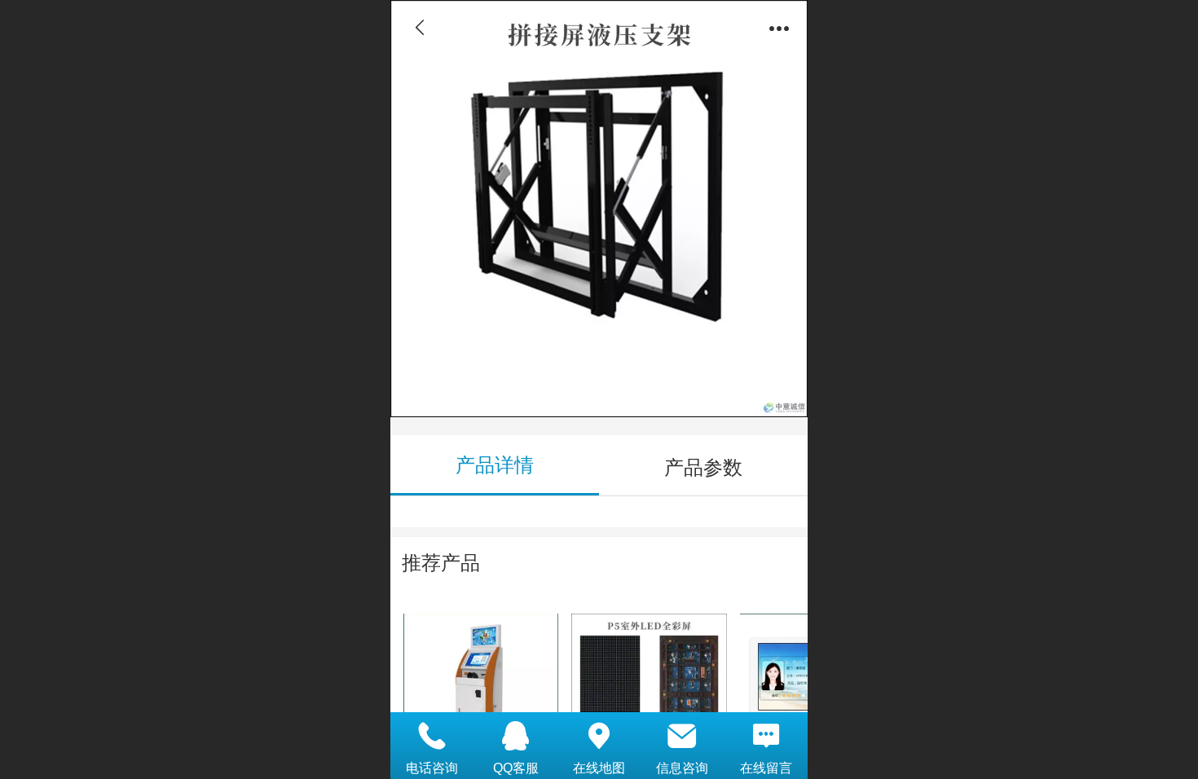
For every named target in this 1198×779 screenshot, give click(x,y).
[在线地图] (599, 735)
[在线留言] (766, 735)
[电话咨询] (431, 735)
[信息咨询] (682, 735)
